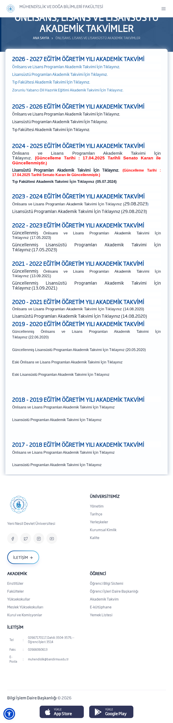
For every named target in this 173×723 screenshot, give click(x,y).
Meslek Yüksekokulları (25, 607)
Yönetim (97, 506)
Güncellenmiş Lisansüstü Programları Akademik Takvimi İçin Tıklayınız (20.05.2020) (79, 350)
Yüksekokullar (18, 599)
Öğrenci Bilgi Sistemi (106, 583)
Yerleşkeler (99, 521)
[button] (9, 713)
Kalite (94, 537)
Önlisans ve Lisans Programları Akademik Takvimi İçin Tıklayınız (71, 362)
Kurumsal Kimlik (103, 529)
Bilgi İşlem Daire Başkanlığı (32, 697)
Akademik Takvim (104, 599)
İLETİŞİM (15, 627)
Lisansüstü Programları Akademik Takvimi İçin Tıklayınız (64, 374)
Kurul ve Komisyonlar (24, 614)
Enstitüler (15, 583)
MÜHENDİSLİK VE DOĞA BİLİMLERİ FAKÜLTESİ (61, 6)
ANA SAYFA (41, 37)
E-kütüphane (101, 607)
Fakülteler (15, 591)
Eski (16, 362)
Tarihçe (96, 514)
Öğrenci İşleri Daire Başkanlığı (114, 591)
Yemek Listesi (101, 614)
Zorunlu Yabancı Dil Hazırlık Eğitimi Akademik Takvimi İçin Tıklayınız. (67, 90)
